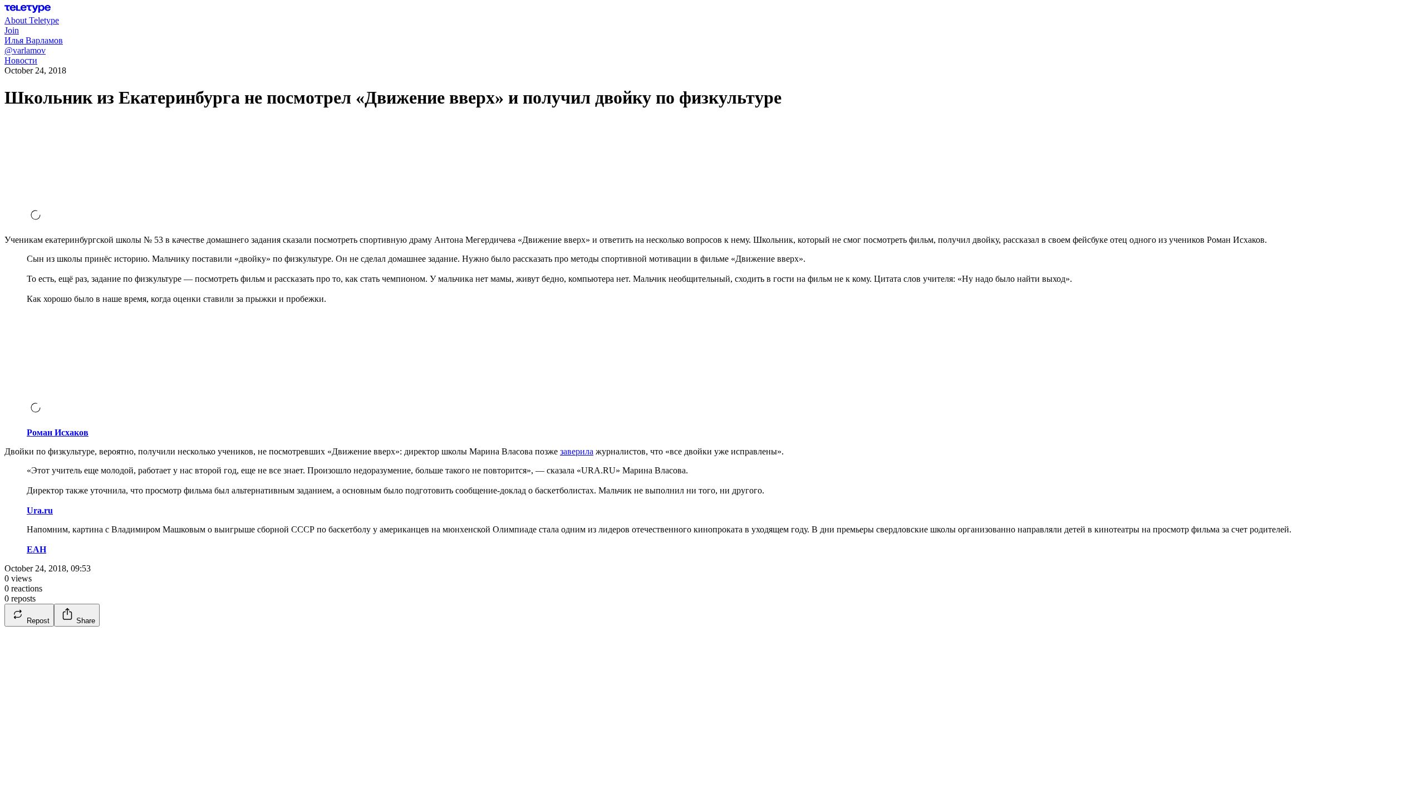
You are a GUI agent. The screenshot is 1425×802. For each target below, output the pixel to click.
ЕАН (36, 549)
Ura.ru (40, 510)
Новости (20, 60)
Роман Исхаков (58, 432)
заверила (576, 451)
